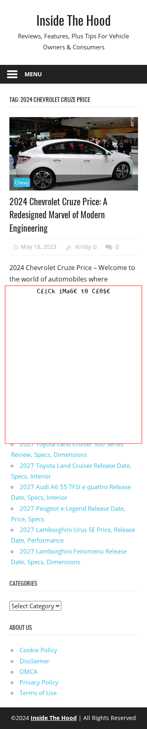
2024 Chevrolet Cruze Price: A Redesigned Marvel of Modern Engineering (58, 214)
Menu (33, 74)
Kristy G (86, 246)
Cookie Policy (38, 650)
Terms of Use (38, 693)
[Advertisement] (73, 370)
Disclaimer (34, 661)
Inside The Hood (73, 19)
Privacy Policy (39, 682)
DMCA (29, 671)
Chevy (22, 182)
